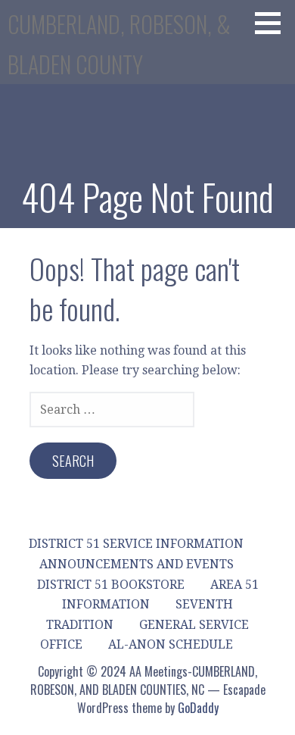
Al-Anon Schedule (170, 644)
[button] (273, 22)
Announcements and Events (136, 564)
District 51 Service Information (136, 543)
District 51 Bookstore (111, 584)
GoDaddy (198, 708)
